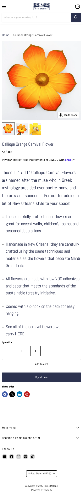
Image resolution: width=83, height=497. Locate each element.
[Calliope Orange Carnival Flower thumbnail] (8, 129)
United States (39, 473)
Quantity (7, 342)
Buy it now (41, 377)
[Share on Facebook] (5, 394)
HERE (20, 334)
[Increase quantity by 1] (36, 351)
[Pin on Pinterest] (27, 394)
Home (5, 35)
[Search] (76, 17)
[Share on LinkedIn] (19, 394)
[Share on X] (12, 394)
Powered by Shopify (41, 490)
